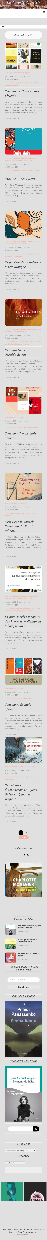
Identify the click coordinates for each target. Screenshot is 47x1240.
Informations (19, 417)
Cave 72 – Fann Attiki (21, 179)
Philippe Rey (16, 611)
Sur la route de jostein (23, 2)
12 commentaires (23, 76)
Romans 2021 (10, 160)
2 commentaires (23, 335)
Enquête (30, 777)
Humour (29, 170)
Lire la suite (11, 118)
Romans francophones (24, 160)
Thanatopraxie (18, 256)
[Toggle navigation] (2, 26)
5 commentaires (23, 247)
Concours (14, 83)
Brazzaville (15, 170)
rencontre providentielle (31, 254)
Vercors (12, 779)
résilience (8, 256)
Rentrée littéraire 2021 (29, 158)
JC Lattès (36, 170)
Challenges (9, 73)
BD (6, 767)
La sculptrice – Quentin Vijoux (28, 954)
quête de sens (27, 611)
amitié (13, 342)
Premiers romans (27, 241)
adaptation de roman (18, 777)
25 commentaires (23, 692)
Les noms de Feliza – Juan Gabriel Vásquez (29, 926)
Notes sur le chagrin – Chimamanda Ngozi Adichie (21, 526)
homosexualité (35, 342)
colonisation (15, 608)
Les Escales (9, 344)
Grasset (29, 83)
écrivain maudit (25, 608)
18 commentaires (23, 421)
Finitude (13, 254)
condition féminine (22, 342)
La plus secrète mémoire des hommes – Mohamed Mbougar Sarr (23, 621)
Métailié (15, 85)
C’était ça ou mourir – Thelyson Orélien (27, 940)
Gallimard (21, 83)
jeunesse (8, 173)
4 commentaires (23, 770)
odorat (19, 254)
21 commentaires (23, 602)
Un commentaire (23, 164)
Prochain (23, 837)
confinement (15, 513)
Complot (22, 170)
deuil (22, 513)
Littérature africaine (21, 344)
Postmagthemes (23, 1235)
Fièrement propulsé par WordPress (18, 1229)
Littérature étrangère (22, 73)
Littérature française (12, 241)
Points (35, 427)
